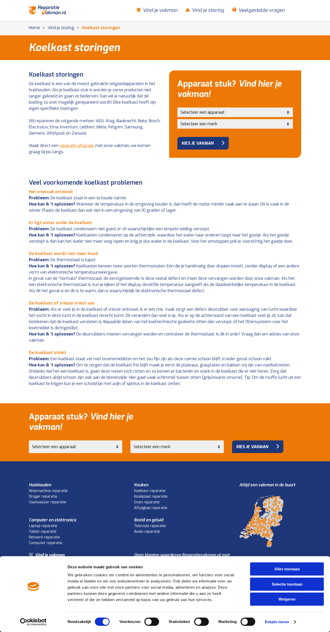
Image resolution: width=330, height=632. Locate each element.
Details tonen (277, 622)
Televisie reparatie (150, 525)
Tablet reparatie (42, 531)
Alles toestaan (287, 569)
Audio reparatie (147, 531)
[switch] (151, 622)
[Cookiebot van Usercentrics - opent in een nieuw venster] (33, 622)
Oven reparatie (147, 502)
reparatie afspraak (77, 145)
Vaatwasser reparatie (47, 502)
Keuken (141, 485)
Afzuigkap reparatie (150, 507)
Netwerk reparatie (44, 537)
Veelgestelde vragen (261, 10)
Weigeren (286, 599)
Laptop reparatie (43, 525)
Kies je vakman (197, 143)
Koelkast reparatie (150, 490)
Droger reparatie (43, 496)
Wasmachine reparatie (48, 490)
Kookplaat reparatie (151, 496)
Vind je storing (208, 10)
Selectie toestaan (287, 584)
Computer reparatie (45, 542)
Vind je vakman (160, 10)
